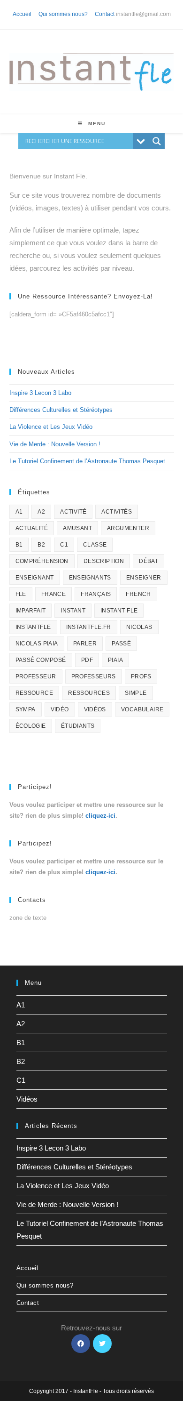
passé (121, 643)
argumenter (128, 528)
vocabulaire (142, 709)
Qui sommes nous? (63, 14)
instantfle (33, 627)
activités (116, 511)
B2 (41, 544)
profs (141, 676)
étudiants (78, 726)
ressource (34, 693)
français (96, 594)
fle (20, 594)
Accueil (22, 14)
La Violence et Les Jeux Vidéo (50, 426)
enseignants (90, 577)
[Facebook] (80, 1343)
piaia (115, 660)
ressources (89, 693)
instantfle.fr (88, 627)
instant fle (118, 610)
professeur (35, 676)
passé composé (40, 660)
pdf (87, 660)
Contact (104, 14)
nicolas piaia (36, 643)
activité (73, 511)
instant (73, 610)
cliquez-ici (100, 815)
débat (148, 561)
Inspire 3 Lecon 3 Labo (40, 392)
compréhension (42, 561)
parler (85, 643)
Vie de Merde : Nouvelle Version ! (54, 444)
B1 (19, 544)
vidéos (95, 709)
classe (95, 544)
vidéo (60, 709)
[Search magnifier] (157, 141)
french (138, 594)
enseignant (34, 577)
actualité (31, 528)
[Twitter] (102, 1343)
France (53, 594)
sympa (25, 709)
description (104, 561)
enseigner (143, 577)
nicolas (139, 627)
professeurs (93, 676)
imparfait (30, 610)
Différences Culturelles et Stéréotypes (61, 409)
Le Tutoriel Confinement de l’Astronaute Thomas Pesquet (87, 461)
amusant (77, 528)
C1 (64, 544)
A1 (19, 511)
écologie (30, 726)
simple (135, 693)
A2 (41, 511)
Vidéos (27, 1099)
